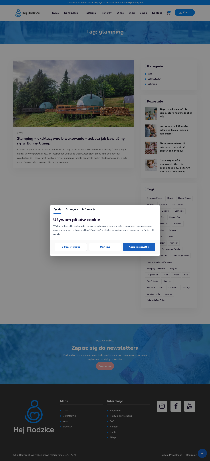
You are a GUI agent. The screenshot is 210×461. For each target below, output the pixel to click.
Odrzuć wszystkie (71, 247)
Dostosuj (105, 247)
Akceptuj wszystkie (139, 247)
